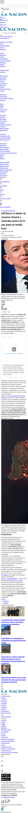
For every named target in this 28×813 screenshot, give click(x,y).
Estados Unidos (4, 70)
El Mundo (11, 211)
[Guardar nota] (2, 302)
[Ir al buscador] (2, 11)
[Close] (2, 684)
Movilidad (3, 63)
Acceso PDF (3, 143)
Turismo (2, 117)
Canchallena (3, 110)
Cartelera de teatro (5, 138)
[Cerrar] (26, 30)
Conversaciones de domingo (8, 153)
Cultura (2, 81)
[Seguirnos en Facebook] (2, 757)
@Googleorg (5, 575)
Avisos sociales (4, 149)
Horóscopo (3, 121)
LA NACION (4, 211)
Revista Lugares (4, 166)
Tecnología (3, 119)
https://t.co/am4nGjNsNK (8, 579)
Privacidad (11, 797)
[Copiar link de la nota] (2, 307)
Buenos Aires (4, 76)
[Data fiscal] (2, 810)
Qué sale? (3, 134)
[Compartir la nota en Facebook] (2, 309)
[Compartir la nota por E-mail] (6, 309)
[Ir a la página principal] (14, 15)
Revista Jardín (4, 172)
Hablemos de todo (5, 89)
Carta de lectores (5, 151)
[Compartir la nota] (2, 304)
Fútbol (2, 104)
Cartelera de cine (5, 136)
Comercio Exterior (5, 61)
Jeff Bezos (20, 377)
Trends (3, 599)
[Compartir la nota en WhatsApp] (4, 304)
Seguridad (3, 78)
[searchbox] (13, 33)
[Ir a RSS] (2, 771)
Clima (1, 44)
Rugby (2, 106)
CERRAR (2, 1)
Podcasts (2, 126)
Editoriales (3, 95)
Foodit (4, 22)
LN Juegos (3, 115)
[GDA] (5, 803)
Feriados (2, 123)
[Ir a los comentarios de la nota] (4, 302)
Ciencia (2, 87)
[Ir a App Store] (6, 780)
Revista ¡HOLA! (4, 164)
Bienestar (3, 85)
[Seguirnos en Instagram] (2, 766)
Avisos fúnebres (4, 147)
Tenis (1, 108)
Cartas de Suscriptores (6, 98)
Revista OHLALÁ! (5, 162)
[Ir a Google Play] (6, 777)
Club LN (4, 25)
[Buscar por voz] (25, 33)
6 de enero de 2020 (16, 580)
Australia (5, 603)
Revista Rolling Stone (6, 170)
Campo (2, 57)
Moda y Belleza (4, 128)
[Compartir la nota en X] (4, 309)
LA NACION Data (5, 46)
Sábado (2, 155)
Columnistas (3, 96)
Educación (3, 79)
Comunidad (3, 83)
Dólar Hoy (3, 55)
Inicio (3, 18)
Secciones (5, 20)
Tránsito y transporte (6, 42)
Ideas (1, 157)
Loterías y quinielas (5, 125)
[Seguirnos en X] (2, 761)
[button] (14, 118)
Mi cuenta (5, 27)
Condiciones (4, 797)
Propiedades (3, 59)
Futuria (2, 53)
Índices (2, 64)
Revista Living (4, 168)
